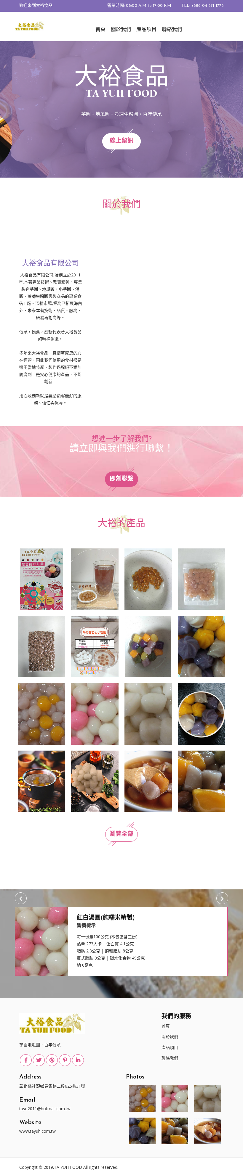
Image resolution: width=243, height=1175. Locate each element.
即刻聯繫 (121, 479)
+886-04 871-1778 (207, 6)
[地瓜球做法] (201, 713)
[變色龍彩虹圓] (41, 579)
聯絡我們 (172, 29)
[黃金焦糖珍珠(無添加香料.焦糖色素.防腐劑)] (148, 579)
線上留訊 (121, 141)
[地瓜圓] (201, 781)
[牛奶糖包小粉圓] (95, 646)
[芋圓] (148, 781)
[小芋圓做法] (41, 781)
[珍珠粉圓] (41, 646)
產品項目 (146, 29)
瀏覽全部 (121, 834)
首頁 (100, 29)
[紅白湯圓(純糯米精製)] (95, 713)
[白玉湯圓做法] (95, 781)
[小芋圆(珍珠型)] (41, 713)
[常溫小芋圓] (201, 579)
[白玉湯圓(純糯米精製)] (148, 713)
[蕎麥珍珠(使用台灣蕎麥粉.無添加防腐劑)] (95, 579)
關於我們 (121, 29)
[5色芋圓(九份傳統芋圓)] (148, 646)
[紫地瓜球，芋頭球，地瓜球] (201, 646)
